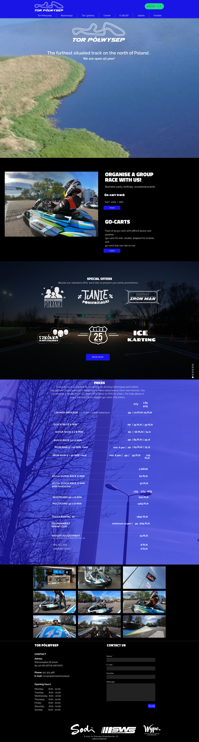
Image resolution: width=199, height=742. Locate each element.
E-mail (109, 665)
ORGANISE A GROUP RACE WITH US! (129, 177)
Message (111, 682)
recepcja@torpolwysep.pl (56, 676)
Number (110, 673)
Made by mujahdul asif (99, 738)
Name (109, 656)
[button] (54, 577)
